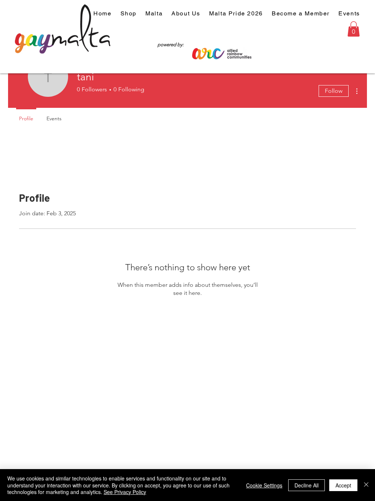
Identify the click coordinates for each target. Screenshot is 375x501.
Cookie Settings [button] (264, 485)
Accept (343, 485)
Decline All (306, 485)
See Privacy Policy (125, 491)
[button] (353, 29)
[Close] (366, 485)
